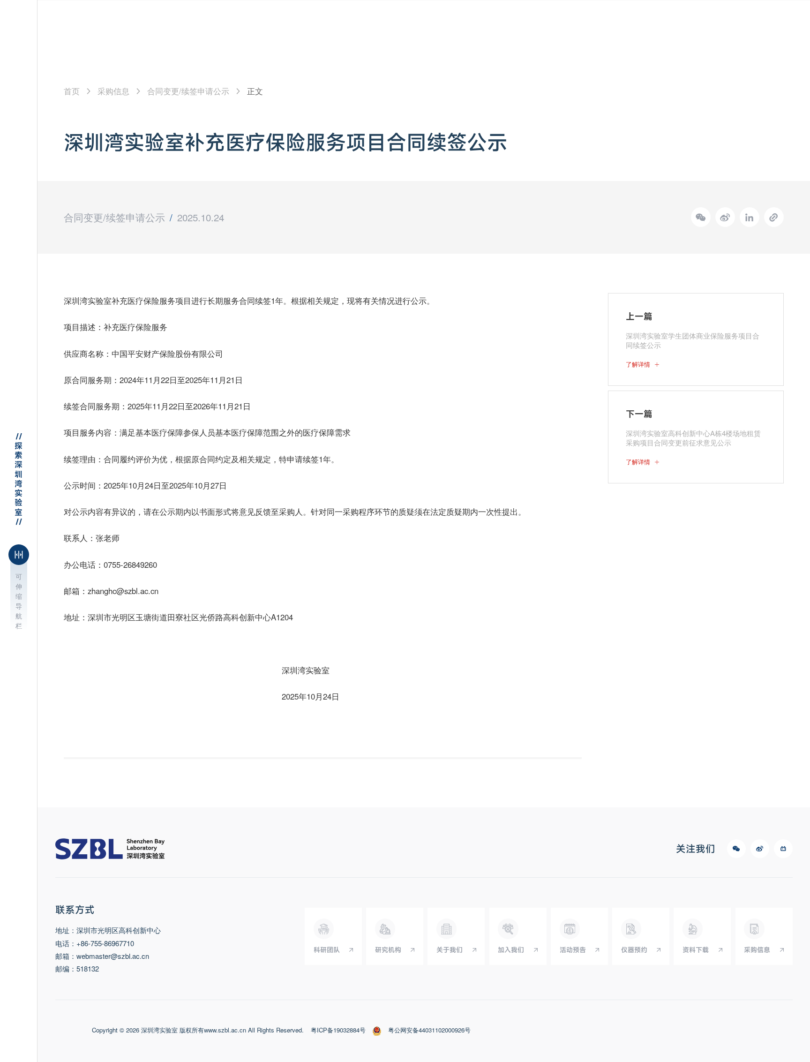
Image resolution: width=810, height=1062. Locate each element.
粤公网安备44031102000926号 (429, 1030)
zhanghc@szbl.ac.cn (123, 590)
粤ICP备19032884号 (338, 1030)
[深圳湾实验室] (110, 848)
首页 (72, 91)
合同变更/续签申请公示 (188, 91)
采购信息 (113, 91)
